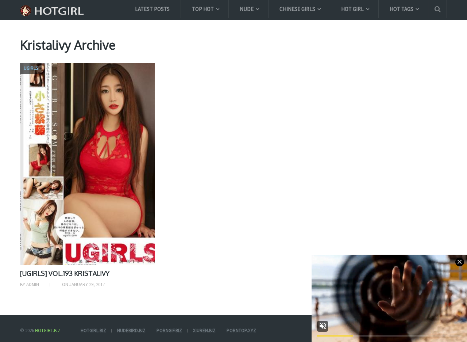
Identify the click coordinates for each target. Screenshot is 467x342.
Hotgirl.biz (48, 330)
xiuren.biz (204, 330)
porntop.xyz (241, 330)
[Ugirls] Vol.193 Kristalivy (64, 273)
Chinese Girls (297, 8)
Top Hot (203, 8)
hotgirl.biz (93, 330)
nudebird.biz (131, 330)
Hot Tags (401, 8)
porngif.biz (169, 330)
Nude (247, 8)
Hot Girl (352, 8)
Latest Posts (152, 8)
